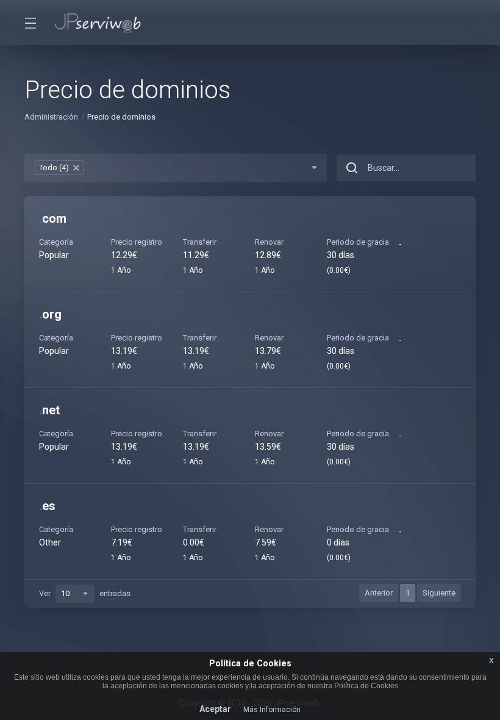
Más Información (272, 709)
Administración (51, 116)
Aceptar (215, 709)
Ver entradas (84, 593)
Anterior (379, 592)
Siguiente (439, 592)
